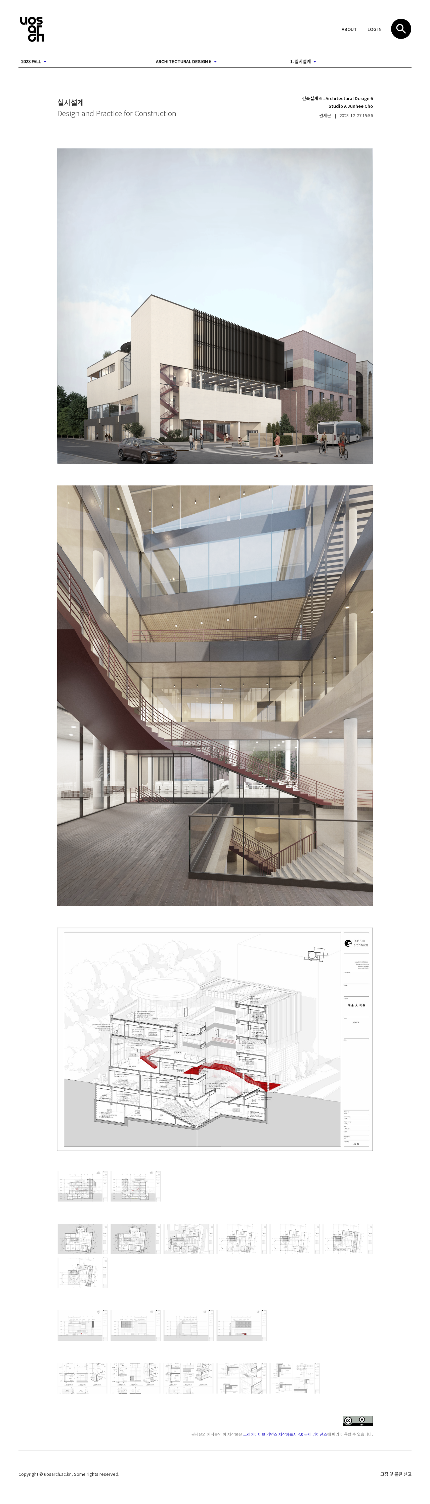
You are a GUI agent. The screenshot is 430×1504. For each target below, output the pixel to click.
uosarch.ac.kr (57, 1474)
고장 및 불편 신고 (396, 1474)
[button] (349, 29)
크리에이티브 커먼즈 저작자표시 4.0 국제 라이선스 (285, 1434)
